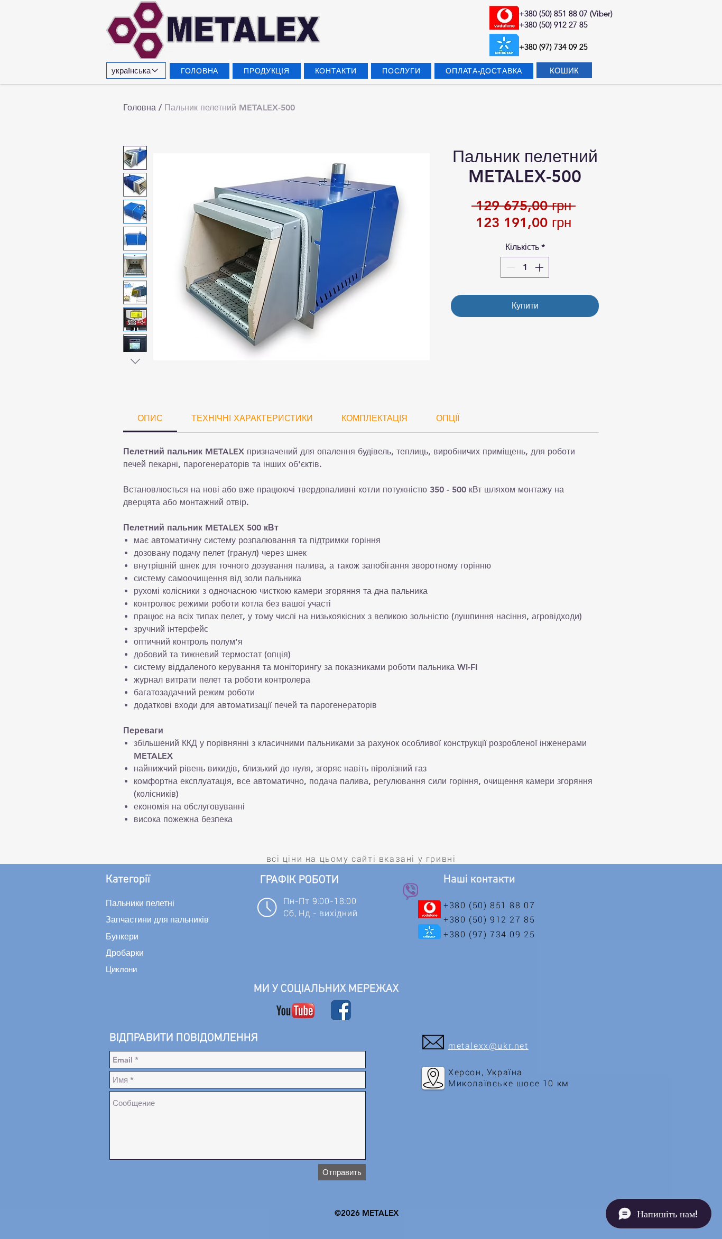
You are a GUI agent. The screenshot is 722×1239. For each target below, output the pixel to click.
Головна (139, 108)
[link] (150, 418)
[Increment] (540, 267)
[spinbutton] (525, 267)
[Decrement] (509, 267)
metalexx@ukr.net (488, 1046)
